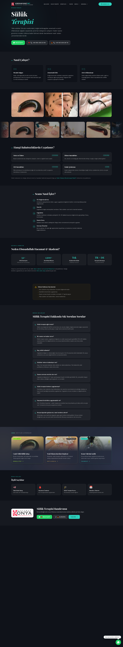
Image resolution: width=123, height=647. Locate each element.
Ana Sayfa (46, 4)
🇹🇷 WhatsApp (45, 517)
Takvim (71, 4)
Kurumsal (83, 4)
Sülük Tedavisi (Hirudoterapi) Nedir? (66, 178)
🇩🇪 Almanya (61, 517)
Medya (76, 4)
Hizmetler (63, 4)
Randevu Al (106, 4)
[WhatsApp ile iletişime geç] (118, 642)
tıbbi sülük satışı (41, 271)
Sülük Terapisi (55, 4)
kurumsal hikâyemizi (48, 269)
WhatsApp (19, 42)
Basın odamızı (37, 269)
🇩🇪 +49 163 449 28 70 (59, 42)
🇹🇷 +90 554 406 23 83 (37, 42)
